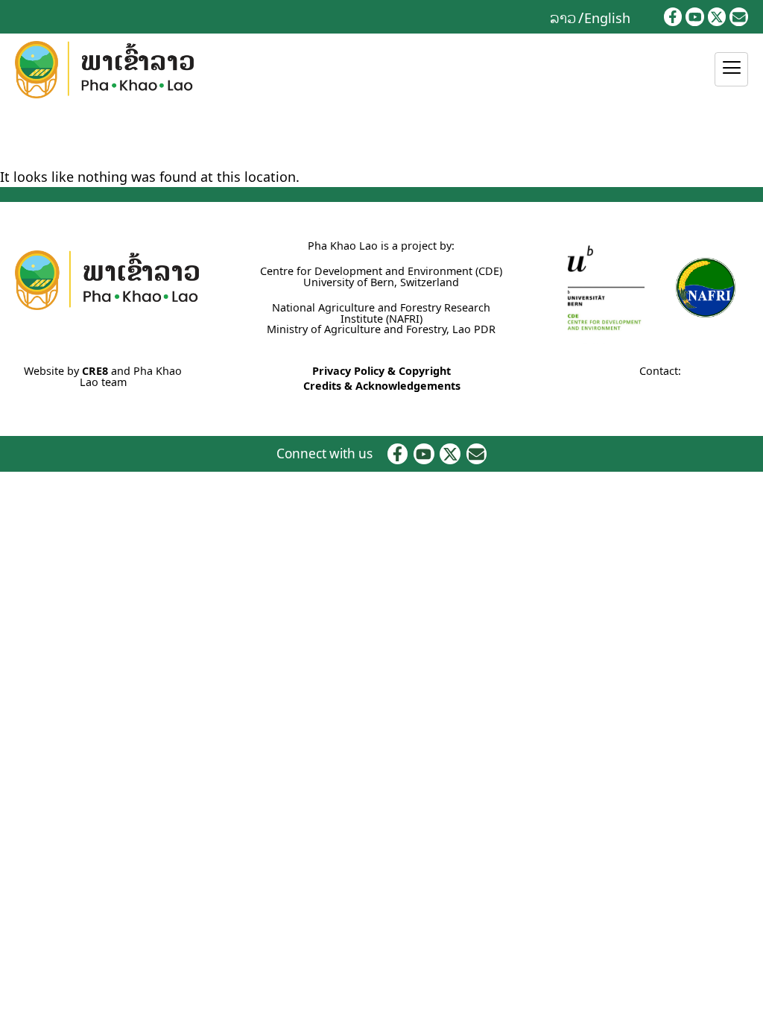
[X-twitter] (717, 16)
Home (15, 137)
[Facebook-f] (673, 16)
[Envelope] (738, 16)
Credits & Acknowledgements (381, 386)
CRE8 (95, 371)
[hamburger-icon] (731, 69)
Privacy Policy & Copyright (381, 371)
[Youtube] (695, 16)
